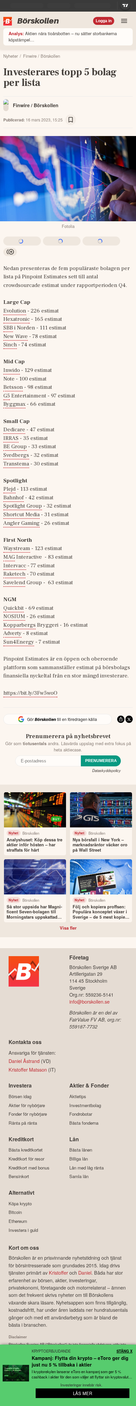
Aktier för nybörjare (27, 1105)
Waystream (16, 548)
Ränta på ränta (23, 1123)
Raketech (14, 574)
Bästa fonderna (83, 1123)
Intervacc (14, 565)
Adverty (12, 633)
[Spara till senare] (70, 119)
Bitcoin (15, 1212)
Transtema (16, 463)
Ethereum (18, 1221)
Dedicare (14, 429)
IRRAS (10, 438)
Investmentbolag (85, 1105)
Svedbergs (16, 455)
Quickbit (13, 608)
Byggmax (14, 404)
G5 (6, 395)
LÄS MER (82, 1393)
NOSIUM (14, 616)
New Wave (15, 336)
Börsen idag (20, 1096)
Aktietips (77, 1096)
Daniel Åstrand (24, 1060)
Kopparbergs (19, 625)
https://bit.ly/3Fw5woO (30, 693)
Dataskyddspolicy (106, 770)
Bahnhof (13, 497)
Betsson (13, 387)
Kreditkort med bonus (29, 1167)
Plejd (9, 489)
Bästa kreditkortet (26, 1150)
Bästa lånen (80, 1150)
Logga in (104, 21)
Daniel (84, 1272)
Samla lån (78, 1176)
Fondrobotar (80, 1114)
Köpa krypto (20, 1203)
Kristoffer (58, 1272)
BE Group (15, 446)
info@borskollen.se (89, 1001)
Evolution (14, 311)
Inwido (11, 370)
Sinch (10, 344)
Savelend (14, 582)
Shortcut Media (21, 514)
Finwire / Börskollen (35, 105)
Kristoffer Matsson (28, 1069)
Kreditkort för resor (26, 1159)
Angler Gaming (21, 523)
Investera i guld (23, 1230)
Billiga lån (78, 1159)
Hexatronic (16, 319)
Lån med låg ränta (86, 1167)
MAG (9, 557)
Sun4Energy (18, 642)
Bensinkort (19, 1176)
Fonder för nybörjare (28, 1114)
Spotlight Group (22, 506)
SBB (8, 327)
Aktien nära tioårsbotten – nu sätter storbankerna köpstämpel (63, 36)
